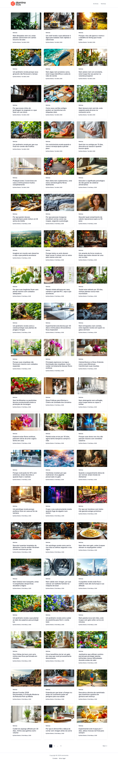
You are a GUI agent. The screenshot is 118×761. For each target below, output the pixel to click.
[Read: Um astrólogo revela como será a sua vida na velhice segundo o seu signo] (59, 531)
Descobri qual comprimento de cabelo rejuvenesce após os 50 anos (90, 219)
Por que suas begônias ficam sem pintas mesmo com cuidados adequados (25, 291)
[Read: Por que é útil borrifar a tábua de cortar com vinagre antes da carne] (59, 714)
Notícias (15, 32)
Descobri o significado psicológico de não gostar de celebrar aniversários (92, 183)
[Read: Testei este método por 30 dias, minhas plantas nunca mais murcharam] (92, 275)
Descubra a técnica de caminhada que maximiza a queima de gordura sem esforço (91, 694)
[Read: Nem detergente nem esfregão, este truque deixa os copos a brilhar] (92, 385)
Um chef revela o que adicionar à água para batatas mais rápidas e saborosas (58, 38)
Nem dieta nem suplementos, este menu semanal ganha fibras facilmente (59, 183)
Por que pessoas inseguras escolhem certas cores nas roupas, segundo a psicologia (57, 219)
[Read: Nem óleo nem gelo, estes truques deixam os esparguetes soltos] (92, 531)
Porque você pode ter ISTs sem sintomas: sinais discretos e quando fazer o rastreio (25, 475)
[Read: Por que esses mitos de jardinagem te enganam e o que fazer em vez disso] (26, 93)
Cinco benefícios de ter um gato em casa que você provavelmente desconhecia (58, 656)
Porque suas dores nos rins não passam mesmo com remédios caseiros (91, 438)
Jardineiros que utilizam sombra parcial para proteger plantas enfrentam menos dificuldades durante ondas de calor (91, 657)
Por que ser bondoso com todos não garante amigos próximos (91, 510)
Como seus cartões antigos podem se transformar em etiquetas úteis (56, 110)
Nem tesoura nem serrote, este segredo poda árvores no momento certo (91, 110)
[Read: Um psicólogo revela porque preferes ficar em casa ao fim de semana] (26, 494)
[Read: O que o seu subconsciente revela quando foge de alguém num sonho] (59, 494)
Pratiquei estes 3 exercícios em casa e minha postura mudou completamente (25, 183)
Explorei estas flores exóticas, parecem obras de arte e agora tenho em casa (24, 438)
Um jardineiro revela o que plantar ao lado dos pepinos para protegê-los (26, 620)
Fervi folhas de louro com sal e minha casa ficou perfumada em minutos (25, 656)
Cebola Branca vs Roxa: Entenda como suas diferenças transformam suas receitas (91, 364)
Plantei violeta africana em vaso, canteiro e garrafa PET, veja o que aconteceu (58, 291)
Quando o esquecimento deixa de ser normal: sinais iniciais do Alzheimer (91, 475)
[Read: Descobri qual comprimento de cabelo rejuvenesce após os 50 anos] (92, 202)
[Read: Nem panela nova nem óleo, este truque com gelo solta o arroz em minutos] (92, 603)
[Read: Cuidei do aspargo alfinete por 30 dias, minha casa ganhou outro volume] (26, 714)
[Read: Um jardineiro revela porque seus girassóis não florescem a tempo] (26, 57)
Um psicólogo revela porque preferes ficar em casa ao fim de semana (25, 511)
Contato (55, 758)
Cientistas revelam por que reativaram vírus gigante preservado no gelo (56, 475)
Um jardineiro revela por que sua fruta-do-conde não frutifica (25, 145)
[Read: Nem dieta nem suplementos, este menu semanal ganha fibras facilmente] (59, 166)
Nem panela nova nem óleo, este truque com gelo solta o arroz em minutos (91, 620)
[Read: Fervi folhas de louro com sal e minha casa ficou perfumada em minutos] (26, 639)
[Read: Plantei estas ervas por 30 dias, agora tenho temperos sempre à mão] (59, 422)
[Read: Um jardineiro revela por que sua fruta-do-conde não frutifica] (26, 130)
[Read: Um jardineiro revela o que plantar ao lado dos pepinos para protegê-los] (26, 603)
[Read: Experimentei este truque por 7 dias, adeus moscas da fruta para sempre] (92, 714)
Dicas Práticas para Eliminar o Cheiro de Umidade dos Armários (58, 401)
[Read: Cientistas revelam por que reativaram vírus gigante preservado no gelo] (59, 458)
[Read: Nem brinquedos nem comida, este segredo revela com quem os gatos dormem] (92, 311)
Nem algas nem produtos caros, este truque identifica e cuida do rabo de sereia (58, 74)
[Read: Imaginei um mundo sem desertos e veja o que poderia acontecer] (26, 238)
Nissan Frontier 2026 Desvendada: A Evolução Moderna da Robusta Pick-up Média (26, 694)
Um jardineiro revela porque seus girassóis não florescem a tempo (25, 73)
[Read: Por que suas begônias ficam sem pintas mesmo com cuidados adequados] (26, 275)
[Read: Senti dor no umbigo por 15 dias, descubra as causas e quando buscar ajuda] (92, 130)
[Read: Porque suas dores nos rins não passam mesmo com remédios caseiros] (92, 422)
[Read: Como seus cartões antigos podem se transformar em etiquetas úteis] (59, 93)
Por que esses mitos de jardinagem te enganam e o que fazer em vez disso (25, 110)
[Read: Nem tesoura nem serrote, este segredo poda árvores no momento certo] (92, 93)
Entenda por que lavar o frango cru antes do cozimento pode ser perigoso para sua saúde (59, 694)
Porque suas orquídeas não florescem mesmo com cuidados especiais (25, 364)
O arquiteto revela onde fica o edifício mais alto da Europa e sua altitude (91, 584)
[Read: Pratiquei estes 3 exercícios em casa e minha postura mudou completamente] (26, 166)
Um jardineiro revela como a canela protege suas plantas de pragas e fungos (25, 328)
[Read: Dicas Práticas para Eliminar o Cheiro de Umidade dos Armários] (59, 385)
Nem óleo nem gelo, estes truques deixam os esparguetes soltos (92, 546)
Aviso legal (62, 758)
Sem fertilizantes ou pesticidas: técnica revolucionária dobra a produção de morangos (25, 402)
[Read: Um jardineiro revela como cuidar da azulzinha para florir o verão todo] (59, 603)
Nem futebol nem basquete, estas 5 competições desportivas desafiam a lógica (26, 584)
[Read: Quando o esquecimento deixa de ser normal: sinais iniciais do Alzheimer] (92, 458)
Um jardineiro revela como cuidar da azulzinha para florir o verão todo (58, 620)
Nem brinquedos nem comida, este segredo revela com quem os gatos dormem (92, 328)
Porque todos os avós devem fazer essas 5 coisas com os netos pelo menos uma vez (59, 255)
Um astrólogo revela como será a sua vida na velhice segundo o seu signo (59, 547)
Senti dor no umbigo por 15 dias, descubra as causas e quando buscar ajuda (91, 146)
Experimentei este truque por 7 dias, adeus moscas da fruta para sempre (91, 731)
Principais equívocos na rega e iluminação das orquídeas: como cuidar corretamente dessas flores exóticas (59, 365)
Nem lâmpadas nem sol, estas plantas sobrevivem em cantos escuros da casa (24, 38)
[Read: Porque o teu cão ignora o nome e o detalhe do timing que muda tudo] (92, 21)
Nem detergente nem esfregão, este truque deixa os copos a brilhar (91, 402)
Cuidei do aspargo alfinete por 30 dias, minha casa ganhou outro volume (25, 731)
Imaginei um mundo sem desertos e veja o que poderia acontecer (26, 254)
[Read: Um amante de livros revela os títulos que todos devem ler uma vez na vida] (92, 238)
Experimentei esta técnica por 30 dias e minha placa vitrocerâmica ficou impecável (58, 328)
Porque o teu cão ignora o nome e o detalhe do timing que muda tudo (91, 38)
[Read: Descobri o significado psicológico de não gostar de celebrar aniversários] (92, 166)
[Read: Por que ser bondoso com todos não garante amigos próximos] (92, 494)
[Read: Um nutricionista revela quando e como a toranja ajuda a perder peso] (59, 130)
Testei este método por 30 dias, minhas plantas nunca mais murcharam (91, 291)
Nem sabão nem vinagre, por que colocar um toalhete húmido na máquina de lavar (58, 584)
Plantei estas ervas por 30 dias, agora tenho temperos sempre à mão (58, 438)
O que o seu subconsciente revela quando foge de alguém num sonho (59, 511)
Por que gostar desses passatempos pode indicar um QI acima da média (25, 219)
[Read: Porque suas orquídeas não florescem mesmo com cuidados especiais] (26, 347)
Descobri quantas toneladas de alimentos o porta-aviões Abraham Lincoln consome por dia (26, 547)
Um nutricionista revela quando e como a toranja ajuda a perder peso (58, 146)
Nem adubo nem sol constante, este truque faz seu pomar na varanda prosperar (91, 74)
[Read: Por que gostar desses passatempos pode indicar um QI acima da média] (26, 202)
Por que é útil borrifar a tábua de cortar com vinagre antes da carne (59, 730)
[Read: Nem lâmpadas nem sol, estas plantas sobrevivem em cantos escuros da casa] (26, 21)
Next (105, 746)
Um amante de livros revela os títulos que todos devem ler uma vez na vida (91, 255)
